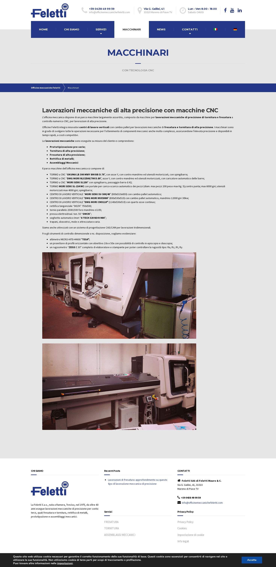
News (161, 29)
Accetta (251, 560)
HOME (43, 29)
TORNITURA (111, 528)
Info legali (183, 541)
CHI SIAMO (71, 29)
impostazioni (65, 563)
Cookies (182, 528)
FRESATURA (111, 522)
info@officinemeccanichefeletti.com (202, 502)
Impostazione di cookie (190, 535)
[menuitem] (215, 29)
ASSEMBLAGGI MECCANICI (119, 535)
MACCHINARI (132, 29)
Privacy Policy (185, 522)
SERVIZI (101, 29)
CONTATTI (190, 29)
